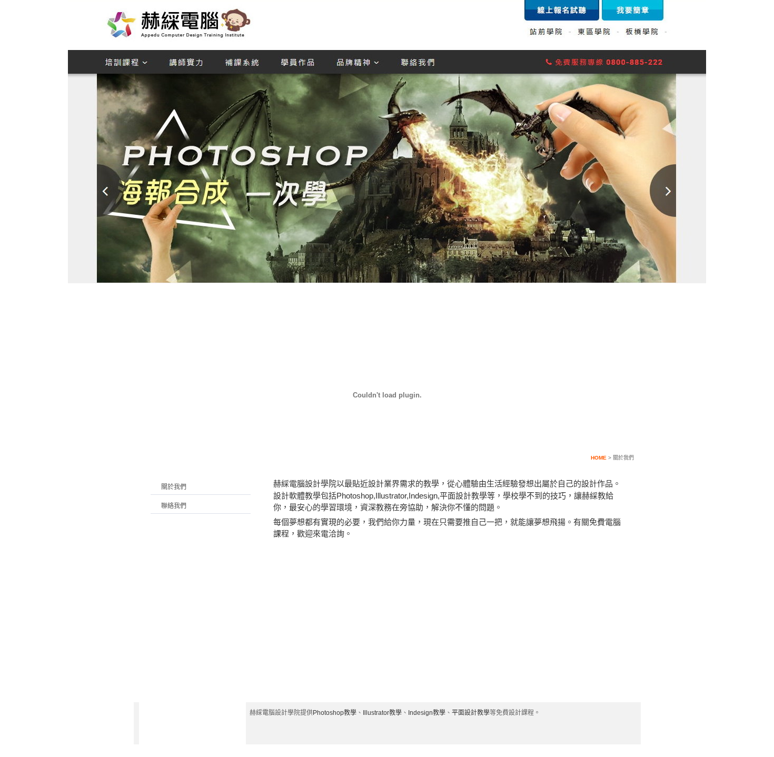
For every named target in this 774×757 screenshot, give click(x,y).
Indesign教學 (426, 712)
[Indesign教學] (481, 338)
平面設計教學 (471, 712)
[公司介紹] (291, 338)
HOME (599, 458)
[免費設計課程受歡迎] (571, 338)
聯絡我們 (173, 506)
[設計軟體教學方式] (617, 338)
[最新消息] (339, 338)
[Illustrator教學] (436, 338)
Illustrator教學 (382, 712)
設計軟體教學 (297, 495)
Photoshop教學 (334, 712)
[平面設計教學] (526, 338)
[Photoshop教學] (388, 338)
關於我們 (173, 487)
